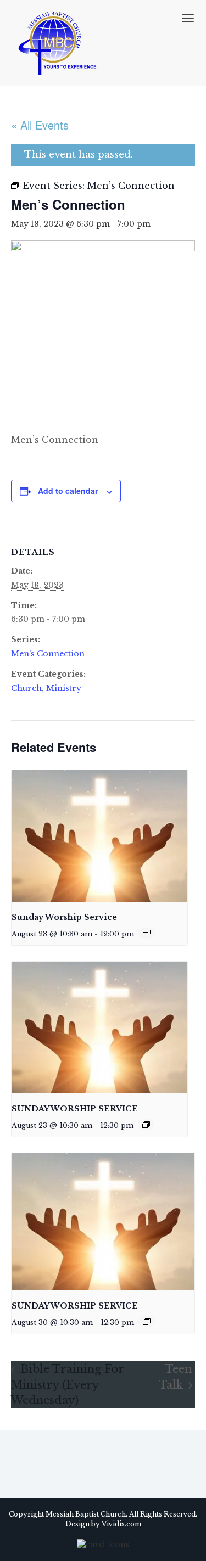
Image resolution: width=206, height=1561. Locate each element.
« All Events (40, 125)
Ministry (63, 688)
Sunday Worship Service (64, 917)
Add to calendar (68, 490)
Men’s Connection (48, 654)
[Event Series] (147, 933)
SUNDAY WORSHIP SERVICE (75, 1109)
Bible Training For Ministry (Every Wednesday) (67, 1384)
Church (26, 688)
